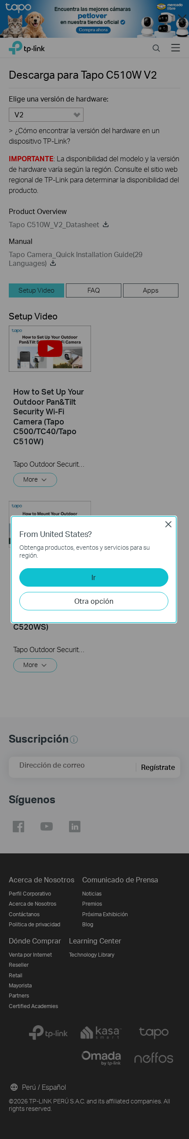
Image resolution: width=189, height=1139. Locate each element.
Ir (93, 577)
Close (168, 524)
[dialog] (94, 569)
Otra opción (93, 601)
